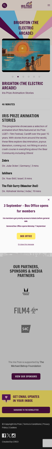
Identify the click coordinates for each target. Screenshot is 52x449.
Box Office (26, 236)
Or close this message (26, 244)
